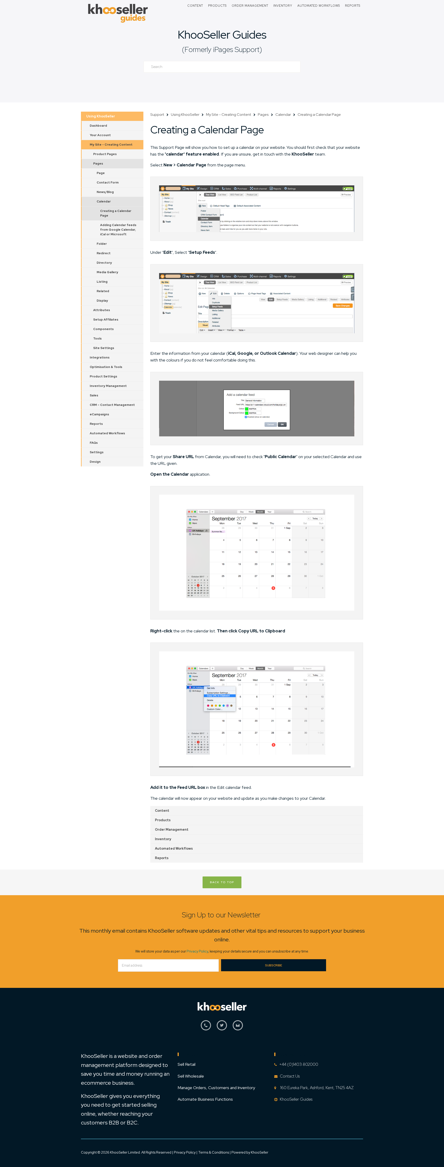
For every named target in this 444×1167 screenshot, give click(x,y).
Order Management (250, 6)
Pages (98, 163)
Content (195, 6)
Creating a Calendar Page (115, 213)
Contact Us (290, 1076)
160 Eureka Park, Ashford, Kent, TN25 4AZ (316, 1087)
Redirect (104, 253)
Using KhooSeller (100, 116)
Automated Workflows (318, 6)
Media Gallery (107, 272)
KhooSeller (259, 1152)
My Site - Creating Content (111, 145)
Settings (97, 452)
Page (101, 173)
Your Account (100, 135)
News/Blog (105, 192)
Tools (97, 338)
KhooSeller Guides (222, 34)
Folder (102, 244)
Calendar (104, 201)
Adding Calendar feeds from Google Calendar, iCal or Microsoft (118, 229)
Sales (94, 395)
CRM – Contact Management (112, 405)
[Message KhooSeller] (238, 1028)
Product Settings (103, 376)
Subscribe (273, 965)
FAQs (94, 443)
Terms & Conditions (214, 1152)
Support (157, 114)
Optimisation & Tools (106, 367)
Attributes (101, 310)
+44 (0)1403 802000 (298, 1064)
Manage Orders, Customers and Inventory (216, 1087)
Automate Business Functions (205, 1099)
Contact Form (108, 182)
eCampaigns (99, 414)
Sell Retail (186, 1064)
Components (103, 329)
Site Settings (103, 348)
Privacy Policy (197, 951)
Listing (102, 282)
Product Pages (105, 154)
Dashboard (98, 126)
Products (217, 6)
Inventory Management (108, 386)
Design (95, 462)
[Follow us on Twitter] (222, 1028)
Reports (352, 6)
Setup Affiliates (105, 320)
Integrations (100, 357)
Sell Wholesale (191, 1076)
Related (103, 291)
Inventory (282, 6)
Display (102, 301)
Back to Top (222, 882)
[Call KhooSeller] (206, 1028)
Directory (104, 263)
